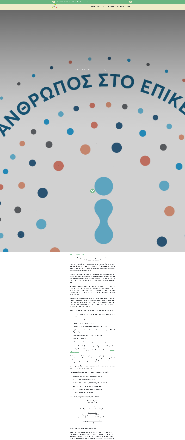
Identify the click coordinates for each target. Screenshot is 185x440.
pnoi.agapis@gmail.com (87, 1)
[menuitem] (93, 7)
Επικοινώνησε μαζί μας (62, 1)
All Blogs (72, 254)
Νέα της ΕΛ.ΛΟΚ (80, 254)
